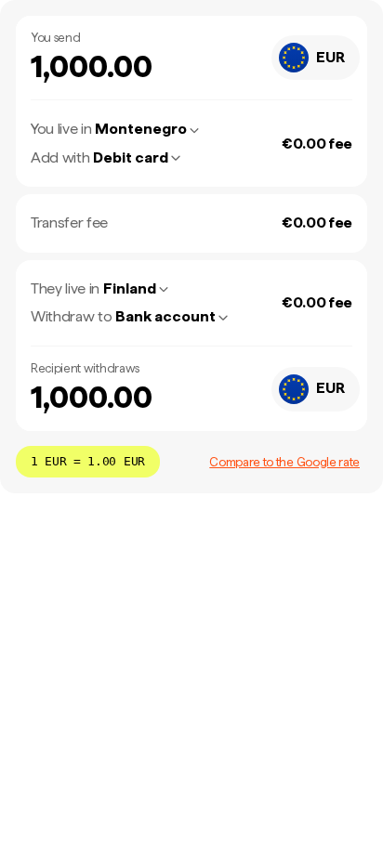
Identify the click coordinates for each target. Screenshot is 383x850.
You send (55, 38)
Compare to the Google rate (284, 461)
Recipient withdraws (85, 368)
